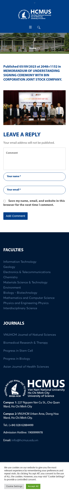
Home (32, 48)
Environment (12, 287)
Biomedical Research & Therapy (25, 342)
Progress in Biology (16, 358)
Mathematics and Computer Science (29, 298)
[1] (34, 107)
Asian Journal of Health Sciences (26, 366)
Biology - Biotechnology (20, 292)
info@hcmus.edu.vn (25, 440)
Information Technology (20, 261)
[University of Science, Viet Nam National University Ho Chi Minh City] (34, 14)
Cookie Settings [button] (14, 486)
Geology (9, 267)
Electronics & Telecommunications (27, 272)
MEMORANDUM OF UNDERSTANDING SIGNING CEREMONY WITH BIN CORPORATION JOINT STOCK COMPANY (32, 75)
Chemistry (10, 277)
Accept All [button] (33, 486)
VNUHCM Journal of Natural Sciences (29, 334)
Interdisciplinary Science (20, 308)
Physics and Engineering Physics (26, 303)
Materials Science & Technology (25, 282)
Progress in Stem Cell (18, 350)
